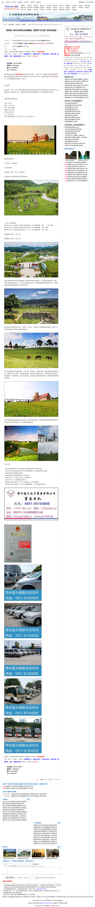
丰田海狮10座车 (26, 896)
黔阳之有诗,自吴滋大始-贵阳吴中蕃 (75, 143)
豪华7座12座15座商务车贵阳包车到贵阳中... (15, 801)
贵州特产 (74, 7)
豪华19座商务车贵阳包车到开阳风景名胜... (77, 95)
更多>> (28, 799)
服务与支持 (23, 7)
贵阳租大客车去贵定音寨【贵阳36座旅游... (46, 825)
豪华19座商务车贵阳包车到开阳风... (78, 178)
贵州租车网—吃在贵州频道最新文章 (73, 101)
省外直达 (32, 2)
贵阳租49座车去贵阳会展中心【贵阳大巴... (15, 816)
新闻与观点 (87, 5)
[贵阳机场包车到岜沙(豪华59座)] (38, 857)
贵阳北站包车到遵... (83, 160)
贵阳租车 (23, 5)
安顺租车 (68, 5)
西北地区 (36, 9)
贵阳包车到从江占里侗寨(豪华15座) (75, 87)
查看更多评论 (35, 864)
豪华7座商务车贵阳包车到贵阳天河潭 (13, 803)
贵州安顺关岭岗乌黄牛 (71, 103)
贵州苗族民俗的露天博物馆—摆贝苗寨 (76, 137)
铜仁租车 (61, 5)
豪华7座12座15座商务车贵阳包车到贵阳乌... (15, 820)
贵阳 (25, 43)
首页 (3, 2)
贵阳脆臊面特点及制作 (71, 121)
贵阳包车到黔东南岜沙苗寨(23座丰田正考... (77, 85)
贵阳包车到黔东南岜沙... (52, 858)
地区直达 (38, 2)
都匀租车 (42, 5)
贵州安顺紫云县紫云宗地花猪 (73, 105)
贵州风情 (80, 7)
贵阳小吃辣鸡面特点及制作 (72, 119)
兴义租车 (74, 5)
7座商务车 (4, 896)
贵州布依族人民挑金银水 (72, 139)
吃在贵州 (14, 2)
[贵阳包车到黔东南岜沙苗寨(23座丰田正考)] (52, 857)
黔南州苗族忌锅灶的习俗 (72, 127)
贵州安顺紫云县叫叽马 (71, 109)
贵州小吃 (61, 7)
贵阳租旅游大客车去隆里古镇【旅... (78, 172)
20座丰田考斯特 (50, 896)
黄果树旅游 (81, 2)
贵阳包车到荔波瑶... (70, 160)
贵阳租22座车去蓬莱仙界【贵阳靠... (78, 174)
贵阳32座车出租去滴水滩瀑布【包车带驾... (46, 837)
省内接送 (55, 9)
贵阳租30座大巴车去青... (24, 858)
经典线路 (74, 9)
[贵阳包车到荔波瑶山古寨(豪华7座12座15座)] (71, 159)
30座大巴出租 (66, 896)
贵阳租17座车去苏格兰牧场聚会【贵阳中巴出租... (20, 786)
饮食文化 (68, 7)
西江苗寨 (91, 2)
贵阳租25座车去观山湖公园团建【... (78, 176)
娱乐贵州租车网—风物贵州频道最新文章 (75, 124)
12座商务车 (33, 896)
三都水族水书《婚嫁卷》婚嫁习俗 (74, 135)
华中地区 (48, 9)
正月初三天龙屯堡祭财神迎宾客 (74, 145)
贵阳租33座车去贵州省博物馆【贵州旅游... (15, 808)
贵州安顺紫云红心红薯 (71, 107)
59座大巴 (87, 896)
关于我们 (80, 5)
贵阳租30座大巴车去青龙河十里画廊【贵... (77, 81)
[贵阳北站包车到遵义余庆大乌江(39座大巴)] (84, 159)
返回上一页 (43, 779)
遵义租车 (29, 5)
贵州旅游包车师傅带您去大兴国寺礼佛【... (15, 814)
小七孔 (86, 2)
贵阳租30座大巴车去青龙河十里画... (78, 164)
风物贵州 (20, 2)
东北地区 (42, 9)
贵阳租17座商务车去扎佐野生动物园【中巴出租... (20, 788)
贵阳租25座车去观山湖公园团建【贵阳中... (77, 93)
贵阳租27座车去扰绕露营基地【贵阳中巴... (15, 818)
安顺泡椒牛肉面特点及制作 (72, 113)
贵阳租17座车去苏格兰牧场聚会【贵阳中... (77, 79)
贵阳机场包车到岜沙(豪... (38, 858)
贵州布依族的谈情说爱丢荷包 (73, 129)
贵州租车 (26, 2)
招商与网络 (36, 7)
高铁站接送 (62, 9)
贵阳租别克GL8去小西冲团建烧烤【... (78, 180)
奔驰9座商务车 (18, 896)
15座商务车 (39, 896)
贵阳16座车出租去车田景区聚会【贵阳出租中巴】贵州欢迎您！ (29, 794)
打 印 (50, 779)
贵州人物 (23, 9)
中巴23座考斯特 (59, 896)
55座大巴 (82, 896)
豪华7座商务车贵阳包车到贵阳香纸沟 (13, 810)
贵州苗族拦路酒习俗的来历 (72, 131)
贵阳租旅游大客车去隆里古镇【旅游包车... (77, 89)
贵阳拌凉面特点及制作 (71, 115)
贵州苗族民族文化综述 (71, 141)
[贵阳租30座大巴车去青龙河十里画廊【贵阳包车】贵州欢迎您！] (24, 857)
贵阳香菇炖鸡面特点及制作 (72, 111)
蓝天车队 (8, 2)
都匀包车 (48, 7)
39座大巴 (78, 896)
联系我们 (42, 7)
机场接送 (68, 9)
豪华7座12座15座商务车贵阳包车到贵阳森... (15, 812)
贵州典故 (87, 7)
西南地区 (29, 9)
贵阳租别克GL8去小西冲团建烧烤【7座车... (77, 97)
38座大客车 (72, 896)
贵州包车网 (11, 24)
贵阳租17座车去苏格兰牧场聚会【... (78, 162)
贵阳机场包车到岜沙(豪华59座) (74, 83)
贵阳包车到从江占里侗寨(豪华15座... (78, 170)
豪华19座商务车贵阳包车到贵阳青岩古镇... (15, 805)
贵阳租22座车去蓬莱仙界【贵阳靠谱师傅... (77, 91)
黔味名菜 (55, 7)
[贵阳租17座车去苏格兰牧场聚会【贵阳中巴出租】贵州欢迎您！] (9, 857)
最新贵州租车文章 (69, 77)
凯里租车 (36, 5)
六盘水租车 (49, 5)
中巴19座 (44, 896)
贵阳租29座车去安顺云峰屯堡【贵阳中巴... (46, 833)
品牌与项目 (30, 7)
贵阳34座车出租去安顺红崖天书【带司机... (46, 835)
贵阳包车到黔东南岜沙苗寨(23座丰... (78, 168)
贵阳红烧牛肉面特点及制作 (72, 117)
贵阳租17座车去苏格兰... (9, 858)
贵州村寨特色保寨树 (70, 133)
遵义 (26, 420)
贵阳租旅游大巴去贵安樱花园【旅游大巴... (46, 827)
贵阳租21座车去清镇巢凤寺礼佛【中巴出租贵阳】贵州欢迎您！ (29, 796)
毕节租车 (55, 5)
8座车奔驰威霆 (10, 896)
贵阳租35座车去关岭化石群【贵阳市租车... (46, 843)
